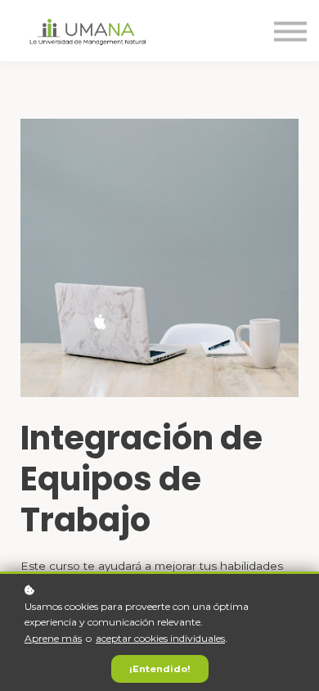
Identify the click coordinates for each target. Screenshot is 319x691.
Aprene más (53, 638)
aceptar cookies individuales (160, 638)
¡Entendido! (160, 669)
